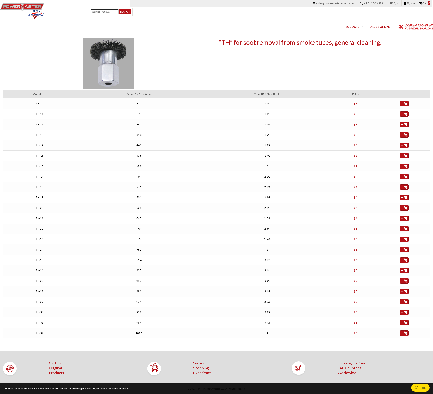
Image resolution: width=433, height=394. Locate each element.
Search (125, 11)
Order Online (379, 26)
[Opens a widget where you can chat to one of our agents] (420, 388)
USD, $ (394, 3)
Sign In (410, 3)
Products (351, 26)
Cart (426, 3)
